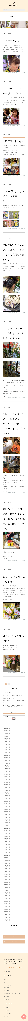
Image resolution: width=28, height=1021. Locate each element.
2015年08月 (6, 833)
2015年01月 (6, 852)
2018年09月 (6, 741)
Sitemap (7, 971)
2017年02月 (6, 784)
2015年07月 (6, 836)
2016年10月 (6, 795)
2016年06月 (6, 806)
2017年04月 (6, 779)
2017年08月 (6, 774)
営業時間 (6, 1007)
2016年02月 (6, 817)
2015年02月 (6, 849)
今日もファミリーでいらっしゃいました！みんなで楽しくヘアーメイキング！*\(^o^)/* (14, 424)
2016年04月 (6, 812)
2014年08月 (6, 866)
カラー (6, 982)
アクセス (6, 1010)
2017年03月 (6, 782)
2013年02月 (6, 914)
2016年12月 (6, 790)
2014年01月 (6, 884)
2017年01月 (6, 787)
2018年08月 (6, 744)
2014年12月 (6, 855)
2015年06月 (6, 839)
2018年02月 (6, 757)
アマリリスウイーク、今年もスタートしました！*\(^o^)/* (13, 333)
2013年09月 (6, 895)
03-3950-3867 (15, 967)
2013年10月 (6, 893)
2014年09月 (6, 863)
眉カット (6, 999)
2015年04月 (6, 844)
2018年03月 (6, 755)
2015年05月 (6, 841)
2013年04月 (6, 909)
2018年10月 (6, 739)
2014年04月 (6, 876)
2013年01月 (6, 917)
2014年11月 (6, 857)
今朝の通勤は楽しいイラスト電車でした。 (13, 196)
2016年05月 (6, 809)
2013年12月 (6, 887)
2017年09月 (6, 771)
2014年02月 (6, 882)
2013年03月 (6, 912)
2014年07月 (6, 868)
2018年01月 (6, 760)
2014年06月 (6, 871)
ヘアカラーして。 (12, 40)
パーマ (6, 979)
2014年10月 (6, 860)
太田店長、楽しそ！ (13, 141)
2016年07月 (6, 803)
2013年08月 (6, 898)
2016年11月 (6, 793)
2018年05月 (6, 749)
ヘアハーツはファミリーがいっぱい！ (13, 695)
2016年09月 (6, 798)
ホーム (6, 1016)
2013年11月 (6, 890)
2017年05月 (6, 776)
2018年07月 (6, 747)
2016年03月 (6, 814)
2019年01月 (6, 730)
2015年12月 (6, 822)
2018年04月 (6, 752)
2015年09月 (6, 830)
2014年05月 (6, 874)
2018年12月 (6, 733)
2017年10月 (6, 768)
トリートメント (8, 985)
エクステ (6, 990)
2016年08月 (6, 801)
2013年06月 (6, 903)
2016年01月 (6, 820)
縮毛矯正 (6, 988)
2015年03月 (6, 847)
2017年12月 (6, 763)
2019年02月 (6, 728)
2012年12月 (6, 920)
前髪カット (7, 996)
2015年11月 (6, 825)
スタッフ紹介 (7, 1013)
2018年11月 (6, 736)
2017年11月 (6, 766)
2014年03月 (6, 879)
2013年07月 (6, 901)
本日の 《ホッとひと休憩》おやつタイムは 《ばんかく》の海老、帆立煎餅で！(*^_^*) (14, 519)
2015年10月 (6, 828)
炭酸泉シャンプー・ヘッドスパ (12, 993)
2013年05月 (6, 906)
